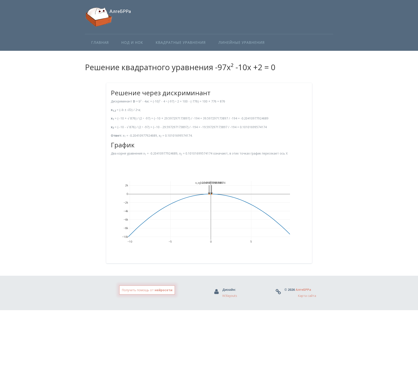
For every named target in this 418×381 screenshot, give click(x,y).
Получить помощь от (147, 290)
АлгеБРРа (303, 289)
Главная (100, 42)
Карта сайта (307, 296)
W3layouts (229, 296)
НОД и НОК (132, 42)
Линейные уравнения (241, 42)
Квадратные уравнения (181, 42)
